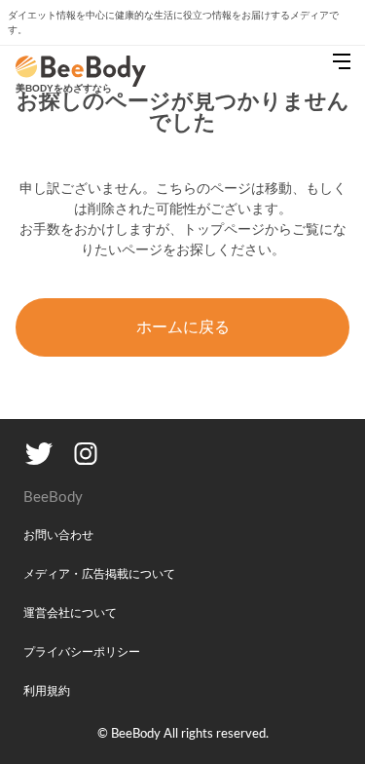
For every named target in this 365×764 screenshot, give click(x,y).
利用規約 (46, 691)
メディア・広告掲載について (99, 574)
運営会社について (70, 613)
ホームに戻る (183, 327)
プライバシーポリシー (81, 652)
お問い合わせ (58, 535)
